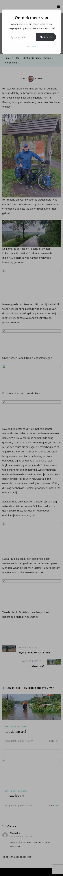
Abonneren (46, 37)
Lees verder (31, 46)
